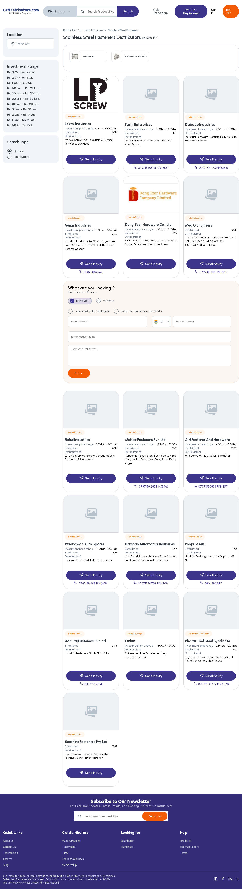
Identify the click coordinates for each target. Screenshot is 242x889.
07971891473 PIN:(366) (213, 167)
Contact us (9, 846)
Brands (18, 151)
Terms (183, 852)
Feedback (185, 840)
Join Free (228, 11)
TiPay (65, 852)
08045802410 (213, 583)
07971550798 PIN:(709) (153, 583)
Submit (79, 373)
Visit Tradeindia (160, 11)
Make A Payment (71, 840)
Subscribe (155, 816)
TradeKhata (68, 846)
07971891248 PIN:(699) (93, 583)
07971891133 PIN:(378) (213, 272)
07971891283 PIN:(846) (153, 486)
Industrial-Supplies (92, 30)
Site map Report (189, 846)
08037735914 (93, 684)
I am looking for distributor (93, 311)
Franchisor (127, 846)
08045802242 (93, 272)
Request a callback (73, 858)
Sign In (213, 11)
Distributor (127, 840)
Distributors (56, 11)
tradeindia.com (94, 879)
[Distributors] (9, 157)
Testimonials (10, 852)
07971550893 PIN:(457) (213, 486)
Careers (7, 858)
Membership (69, 865)
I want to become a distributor (142, 311)
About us (8, 840)
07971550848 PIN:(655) (153, 167)
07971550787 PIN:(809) (213, 684)
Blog (6, 865)
